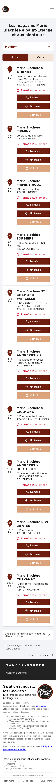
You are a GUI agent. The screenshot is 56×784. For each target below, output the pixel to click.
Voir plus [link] (35, 115)
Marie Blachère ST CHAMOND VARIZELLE (31, 295)
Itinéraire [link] (35, 106)
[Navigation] (52, 9)
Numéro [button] (35, 97)
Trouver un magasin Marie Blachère (21, 646)
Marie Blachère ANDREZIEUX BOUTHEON (28, 465)
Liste (15, 57)
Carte (40, 57)
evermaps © (48, 655)
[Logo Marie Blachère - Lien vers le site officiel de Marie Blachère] (5, 9)
